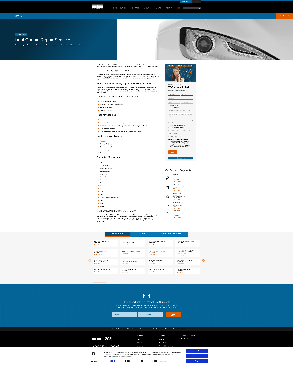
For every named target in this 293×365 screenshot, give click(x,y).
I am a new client (174, 105)
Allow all (196, 351)
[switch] (127, 361)
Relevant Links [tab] (117, 234)
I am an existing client (175, 107)
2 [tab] (112, 283)
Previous (89, 260)
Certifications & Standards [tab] (171, 234)
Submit (172, 152)
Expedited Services (174, 130)
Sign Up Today (173, 315)
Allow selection (197, 356)
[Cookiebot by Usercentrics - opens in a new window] (93, 362)
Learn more (176, 181)
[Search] (199, 8)
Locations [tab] (142, 234)
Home (138, 339)
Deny (196, 361)
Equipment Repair (21, 34)
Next (202, 260)
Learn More (97, 245)
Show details (163, 361)
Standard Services (186, 130)
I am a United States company (177, 125)
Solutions (19, 16)
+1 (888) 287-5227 (186, 1)
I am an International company (177, 127)
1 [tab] (99, 283)
